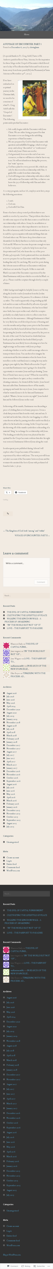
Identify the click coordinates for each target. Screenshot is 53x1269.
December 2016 (13, 771)
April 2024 (11, 706)
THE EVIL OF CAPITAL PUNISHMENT (25, 612)
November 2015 (13, 813)
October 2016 (12, 778)
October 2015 (12, 817)
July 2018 (10, 729)
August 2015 (12, 823)
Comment (41, 582)
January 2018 (12, 742)
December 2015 (13, 810)
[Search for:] (26, 595)
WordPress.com (13, 870)
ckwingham (34, 47)
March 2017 (12, 765)
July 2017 (10, 755)
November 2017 (13, 748)
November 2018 (13, 722)
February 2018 (13, 739)
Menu (26, 34)
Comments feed (13, 867)
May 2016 (11, 794)
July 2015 (10, 826)
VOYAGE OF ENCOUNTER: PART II (31, 535)
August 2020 (12, 712)
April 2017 (11, 761)
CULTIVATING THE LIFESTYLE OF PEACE (27, 615)
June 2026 (11, 699)
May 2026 (11, 703)
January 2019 (12, 719)
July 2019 (10, 716)
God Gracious (26, 7)
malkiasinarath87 (17, 666)
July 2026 (10, 696)
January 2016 (12, 807)
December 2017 (13, 745)
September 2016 (13, 781)
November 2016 (13, 774)
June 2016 (11, 791)
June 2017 (11, 758)
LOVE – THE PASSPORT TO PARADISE (25, 628)
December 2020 (13, 709)
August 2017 (12, 752)
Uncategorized (13, 842)
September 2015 (13, 820)
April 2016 (11, 797)
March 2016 (12, 800)
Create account (13, 857)
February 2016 (13, 804)
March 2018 (12, 735)
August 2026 (12, 693)
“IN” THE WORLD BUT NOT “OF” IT (24, 625)
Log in (9, 861)
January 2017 (12, 768)
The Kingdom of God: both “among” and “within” (25, 531)
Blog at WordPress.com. (12, 1255)
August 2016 (12, 784)
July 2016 (10, 787)
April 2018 (11, 732)
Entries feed (11, 864)
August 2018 (12, 725)
